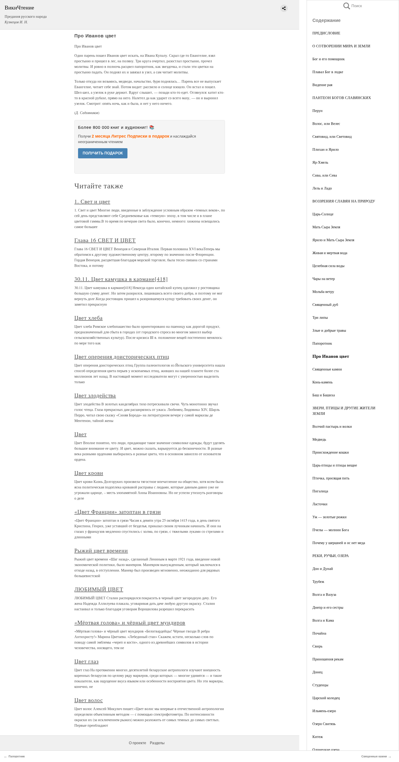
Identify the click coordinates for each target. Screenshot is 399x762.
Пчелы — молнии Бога (330, 529)
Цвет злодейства (95, 395)
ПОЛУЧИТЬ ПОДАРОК (103, 153)
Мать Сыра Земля (326, 226)
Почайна (319, 633)
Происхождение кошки (330, 452)
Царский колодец (326, 697)
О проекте (137, 743)
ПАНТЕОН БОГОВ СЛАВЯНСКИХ (341, 97)
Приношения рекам (327, 659)
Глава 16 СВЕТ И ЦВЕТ (105, 240)
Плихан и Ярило (325, 149)
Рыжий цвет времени (101, 550)
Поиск (352, 6)
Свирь (317, 646)
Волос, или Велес (326, 123)
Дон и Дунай (322, 568)
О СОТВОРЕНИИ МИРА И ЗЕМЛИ (341, 45)
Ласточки (319, 503)
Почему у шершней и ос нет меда (338, 542)
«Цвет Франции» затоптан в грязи (117, 511)
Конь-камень (322, 381)
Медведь (319, 439)
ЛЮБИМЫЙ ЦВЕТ (98, 589)
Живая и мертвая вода (329, 252)
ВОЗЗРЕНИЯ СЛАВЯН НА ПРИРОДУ (343, 201)
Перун (317, 110)
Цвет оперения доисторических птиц (121, 356)
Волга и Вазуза (324, 594)
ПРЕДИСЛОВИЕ (326, 32)
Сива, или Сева (324, 175)
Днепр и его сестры (327, 607)
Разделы (157, 743)
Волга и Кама (323, 620)
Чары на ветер (323, 278)
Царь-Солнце (322, 213)
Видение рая (322, 84)
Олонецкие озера (325, 749)
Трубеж (318, 581)
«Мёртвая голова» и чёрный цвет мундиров (129, 622)
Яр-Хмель (320, 162)
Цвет (80, 434)
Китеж (317, 736)
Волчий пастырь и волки (332, 426)
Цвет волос (88, 700)
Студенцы (320, 684)
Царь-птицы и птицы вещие (334, 465)
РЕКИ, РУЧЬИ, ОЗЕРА (330, 555)
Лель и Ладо (322, 188)
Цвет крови (88, 472)
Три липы (320, 317)
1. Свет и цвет (92, 201)
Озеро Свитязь (324, 723)
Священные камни (327, 369)
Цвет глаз (86, 661)
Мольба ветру (323, 291)
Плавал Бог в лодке (327, 71)
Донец (317, 671)
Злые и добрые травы (329, 330)
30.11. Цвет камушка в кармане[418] (121, 279)
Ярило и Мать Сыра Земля (333, 239)
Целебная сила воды (328, 265)
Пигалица (320, 490)
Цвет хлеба (88, 317)
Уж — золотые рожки (329, 516)
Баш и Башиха (323, 394)
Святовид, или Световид (332, 136)
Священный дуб (325, 304)
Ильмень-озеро (324, 710)
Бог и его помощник (328, 58)
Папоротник (322, 343)
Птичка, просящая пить (330, 478)
